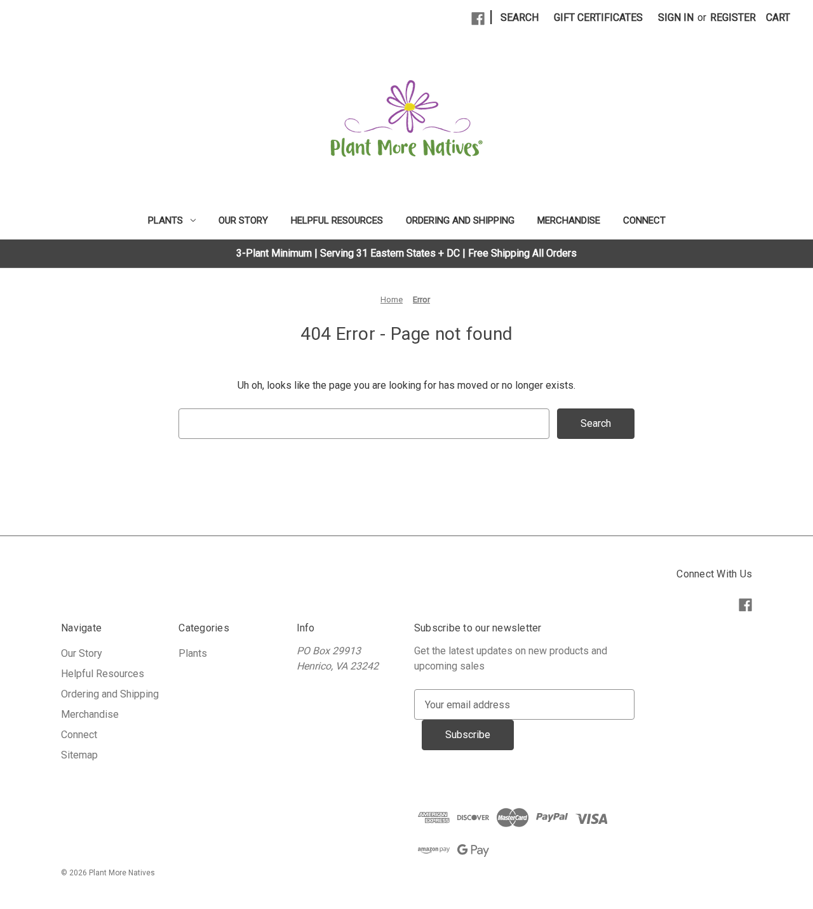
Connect (644, 220)
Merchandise (568, 220)
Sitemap (79, 755)
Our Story (243, 220)
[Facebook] (478, 18)
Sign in (676, 17)
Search (520, 17)
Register (733, 17)
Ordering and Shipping (460, 220)
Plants (165, 220)
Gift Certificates (598, 17)
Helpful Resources (337, 220)
